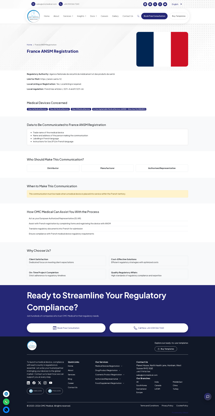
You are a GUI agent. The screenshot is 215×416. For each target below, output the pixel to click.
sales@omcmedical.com (147, 375)
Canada (158, 385)
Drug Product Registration (106, 370)
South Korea (141, 385)
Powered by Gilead (180, 412)
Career (71, 383)
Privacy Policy (167, 405)
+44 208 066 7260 (71, 4)
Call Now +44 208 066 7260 (151, 328)
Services (71, 374)
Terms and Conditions (149, 405)
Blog (70, 379)
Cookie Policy (182, 405)
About (70, 370)
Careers (104, 16)
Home (29, 45)
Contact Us (72, 387)
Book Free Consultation (68, 328)
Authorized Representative (106, 379)
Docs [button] (92, 16)
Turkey (176, 389)
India (157, 382)
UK (137, 382)
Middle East (177, 382)
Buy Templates (167, 349)
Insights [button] (81, 16)
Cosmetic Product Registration (108, 374)
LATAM (157, 389)
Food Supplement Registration (108, 383)
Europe (139, 392)
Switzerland (141, 389)
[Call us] (6, 410)
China (175, 385)
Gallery (115, 16)
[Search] (138, 16)
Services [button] (67, 16)
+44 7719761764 (143, 371)
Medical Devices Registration (107, 366)
